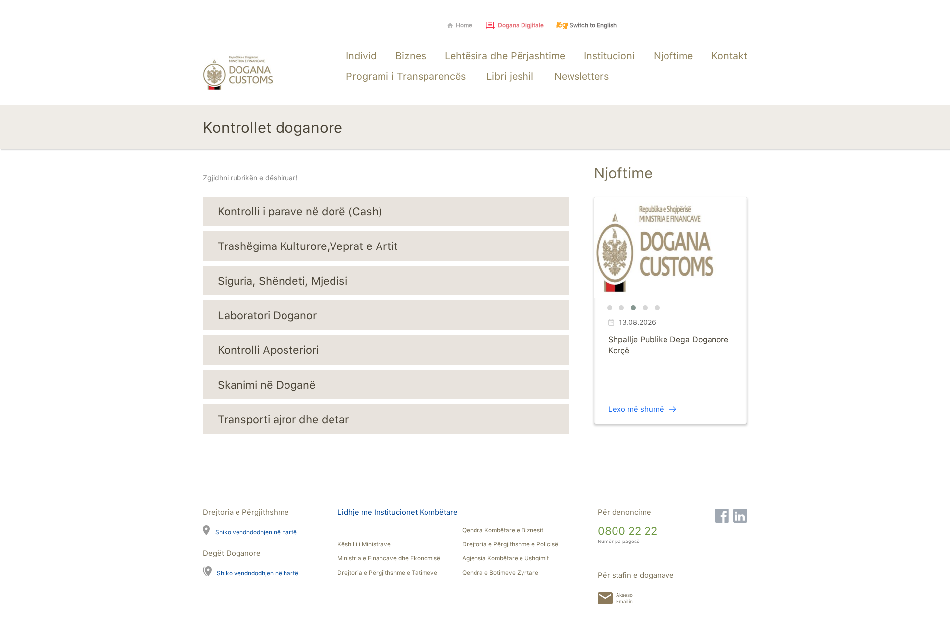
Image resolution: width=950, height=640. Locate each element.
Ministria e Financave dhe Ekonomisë (388, 558)
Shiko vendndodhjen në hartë (256, 532)
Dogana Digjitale (521, 25)
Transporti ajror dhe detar (283, 419)
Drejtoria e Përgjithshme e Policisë (510, 544)
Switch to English (593, 25)
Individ (361, 56)
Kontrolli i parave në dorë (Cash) (300, 211)
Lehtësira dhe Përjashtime (505, 56)
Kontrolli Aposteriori (268, 350)
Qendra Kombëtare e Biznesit (502, 530)
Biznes (410, 56)
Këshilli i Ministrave (364, 544)
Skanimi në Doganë (267, 384)
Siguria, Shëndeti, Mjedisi (282, 280)
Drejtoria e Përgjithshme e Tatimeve (387, 572)
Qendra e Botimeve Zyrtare (500, 572)
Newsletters (581, 76)
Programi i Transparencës (406, 76)
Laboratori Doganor (267, 315)
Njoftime (673, 56)
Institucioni (609, 56)
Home (464, 25)
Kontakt (729, 56)
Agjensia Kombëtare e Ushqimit (505, 558)
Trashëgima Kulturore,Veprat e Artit (308, 246)
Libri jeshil (509, 76)
